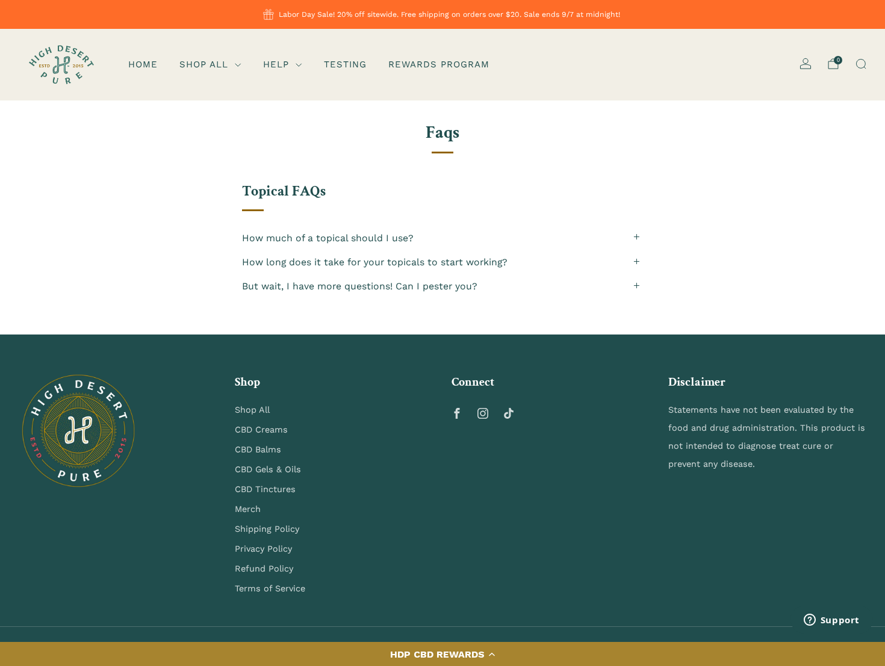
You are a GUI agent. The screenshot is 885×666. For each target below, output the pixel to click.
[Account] (806, 64)
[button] (442, 654)
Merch (248, 509)
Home (143, 64)
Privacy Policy (263, 548)
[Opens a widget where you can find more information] (831, 621)
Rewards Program (438, 64)
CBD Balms (258, 449)
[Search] (861, 64)
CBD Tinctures (265, 489)
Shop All (203, 64)
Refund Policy (264, 568)
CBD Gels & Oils (268, 469)
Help (276, 64)
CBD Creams (261, 429)
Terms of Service (270, 588)
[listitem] (442, 14)
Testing (345, 64)
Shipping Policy (267, 529)
